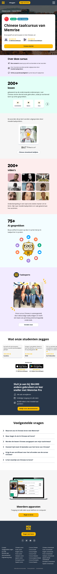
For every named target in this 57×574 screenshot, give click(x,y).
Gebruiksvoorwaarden (20, 568)
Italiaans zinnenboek (48, 556)
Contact (4, 547)
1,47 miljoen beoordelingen (36, 371)
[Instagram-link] (34, 540)
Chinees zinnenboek (48, 547)
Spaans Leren (19, 562)
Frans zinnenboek (48, 554)
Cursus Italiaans (33, 556)
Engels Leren (19, 552)
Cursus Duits (32, 549)
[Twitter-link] (26, 540)
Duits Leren (18, 549)
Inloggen (12, 3)
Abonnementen (6, 555)
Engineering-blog (7, 557)
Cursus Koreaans (34, 560)
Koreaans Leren (19, 560)
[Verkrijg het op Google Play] (36, 366)
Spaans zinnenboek (48, 563)
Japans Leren (19, 558)
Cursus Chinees (33, 547)
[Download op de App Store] (21, 366)
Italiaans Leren (19, 556)
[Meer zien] (54, 2)
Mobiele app (5, 553)
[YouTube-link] (30, 540)
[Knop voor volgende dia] (47, 104)
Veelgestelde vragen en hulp (7, 550)
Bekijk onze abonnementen (28, 408)
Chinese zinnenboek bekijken (28, 152)
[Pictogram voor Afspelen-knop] (28, 134)
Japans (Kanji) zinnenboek (46, 558)
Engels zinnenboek (48, 552)
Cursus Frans (32, 554)
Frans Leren (18, 554)
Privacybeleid (31, 568)
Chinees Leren (6, 11)
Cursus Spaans (33, 562)
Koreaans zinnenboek (49, 561)
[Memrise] (3, 2)
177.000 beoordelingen (22, 371)
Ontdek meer (28, 325)
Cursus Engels (33, 552)
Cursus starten (28, 46)
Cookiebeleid (39, 568)
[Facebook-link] (23, 540)
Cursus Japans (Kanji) (35, 558)
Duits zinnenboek (47, 549)
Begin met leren (24, 2)
